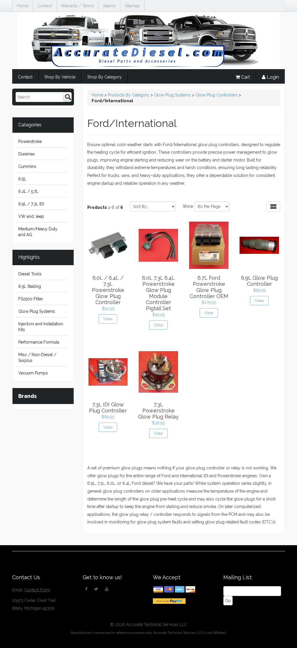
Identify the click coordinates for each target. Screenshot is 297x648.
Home (22, 5)
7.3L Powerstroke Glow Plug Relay (158, 410)
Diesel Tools (29, 274)
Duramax (26, 154)
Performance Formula (38, 342)
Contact (44, 5)
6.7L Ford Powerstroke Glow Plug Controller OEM (209, 287)
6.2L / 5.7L (28, 191)
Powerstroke (30, 141)
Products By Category (128, 95)
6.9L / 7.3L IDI (31, 204)
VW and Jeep (31, 216)
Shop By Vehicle (59, 77)
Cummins (27, 166)
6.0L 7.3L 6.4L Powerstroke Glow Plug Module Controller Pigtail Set (158, 293)
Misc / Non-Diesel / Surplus (37, 357)
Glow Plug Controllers (216, 95)
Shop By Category (104, 77)
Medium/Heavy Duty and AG (37, 232)
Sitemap (132, 5)
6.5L (22, 179)
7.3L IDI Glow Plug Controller (108, 407)
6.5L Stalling (29, 286)
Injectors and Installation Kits (40, 327)
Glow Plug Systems (36, 311)
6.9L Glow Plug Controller (259, 281)
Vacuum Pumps (33, 373)
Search (109, 5)
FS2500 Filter (30, 299)
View (108, 319)
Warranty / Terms (77, 5)
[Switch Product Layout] (273, 207)
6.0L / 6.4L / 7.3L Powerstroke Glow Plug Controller (108, 290)
